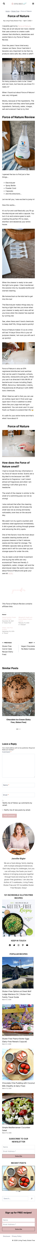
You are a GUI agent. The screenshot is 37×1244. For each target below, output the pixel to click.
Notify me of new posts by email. (17, 810)
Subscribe (18, 1156)
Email (6, 795)
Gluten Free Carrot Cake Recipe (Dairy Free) (7, 648)
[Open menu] (33, 3)
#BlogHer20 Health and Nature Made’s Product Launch (25, 619)
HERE (10, 573)
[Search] (31, 1198)
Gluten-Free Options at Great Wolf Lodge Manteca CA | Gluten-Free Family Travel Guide (16, 994)
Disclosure (6, 1236)
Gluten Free (15, 11)
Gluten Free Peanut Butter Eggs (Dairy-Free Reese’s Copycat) (15, 1040)
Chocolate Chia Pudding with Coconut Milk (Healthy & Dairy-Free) (18, 1084)
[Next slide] (32, 1178)
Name (6, 785)
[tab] (17, 729)
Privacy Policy (16, 1236)
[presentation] (18, 694)
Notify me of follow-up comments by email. (17, 804)
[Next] (32, 700)
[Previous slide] (5, 1178)
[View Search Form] (4, 3)
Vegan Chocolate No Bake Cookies (28, 646)
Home (8, 11)
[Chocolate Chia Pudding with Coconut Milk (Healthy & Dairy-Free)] (18, 1178)
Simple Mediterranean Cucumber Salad (16, 1128)
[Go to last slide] (5, 700)
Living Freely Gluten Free (13, 21)
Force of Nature (24, 26)
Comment (6, 752)
